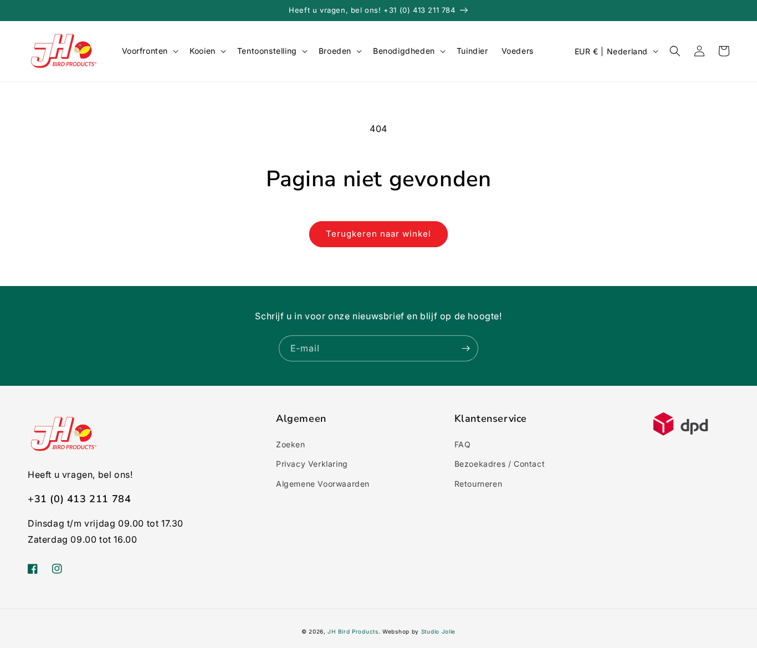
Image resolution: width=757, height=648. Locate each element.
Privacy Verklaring (312, 463)
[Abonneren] (465, 348)
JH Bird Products (353, 631)
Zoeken (290, 444)
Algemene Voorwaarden (323, 483)
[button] (149, 51)
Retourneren (478, 483)
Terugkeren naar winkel (378, 233)
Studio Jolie (438, 631)
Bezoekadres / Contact (499, 463)
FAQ (462, 444)
